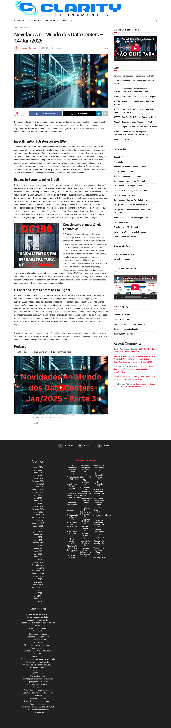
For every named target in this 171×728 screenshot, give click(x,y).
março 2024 (38, 540)
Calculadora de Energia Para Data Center (131, 200)
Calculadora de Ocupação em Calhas (129, 186)
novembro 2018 (38, 571)
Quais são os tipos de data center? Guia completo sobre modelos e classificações (134, 369)
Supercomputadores (38, 698)
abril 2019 (38, 560)
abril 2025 (38, 504)
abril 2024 (38, 537)
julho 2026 (38, 470)
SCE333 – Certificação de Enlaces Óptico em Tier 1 (135, 117)
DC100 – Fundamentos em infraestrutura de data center (134, 82)
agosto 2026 (38, 467)
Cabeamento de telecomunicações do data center (75, 495)
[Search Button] (156, 21)
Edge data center (38, 648)
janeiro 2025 (38, 512)
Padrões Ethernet (121, 222)
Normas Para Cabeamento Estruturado (130, 232)
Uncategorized (38, 712)
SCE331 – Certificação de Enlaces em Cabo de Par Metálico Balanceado (134, 110)
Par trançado (38, 687)
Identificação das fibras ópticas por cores (131, 218)
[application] (135, 48)
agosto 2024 (38, 526)
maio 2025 (38, 501)
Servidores (38, 696)
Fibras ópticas (37, 656)
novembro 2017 (38, 588)
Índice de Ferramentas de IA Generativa (130, 167)
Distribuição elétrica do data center (38, 645)
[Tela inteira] (153, 58)
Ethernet (37, 654)
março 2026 (38, 478)
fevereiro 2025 (38, 509)
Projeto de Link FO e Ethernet (126, 227)
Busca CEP (118, 157)
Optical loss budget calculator (126, 329)
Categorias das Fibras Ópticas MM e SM (130, 205)
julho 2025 (38, 495)
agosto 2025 (38, 492)
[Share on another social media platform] (105, 113)
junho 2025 (38, 498)
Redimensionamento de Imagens (127, 176)
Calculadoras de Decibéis (124, 195)
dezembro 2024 (38, 515)
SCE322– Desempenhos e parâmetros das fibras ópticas (134, 102)
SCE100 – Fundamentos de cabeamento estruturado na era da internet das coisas (131, 90)
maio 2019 (38, 557)
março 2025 (38, 506)
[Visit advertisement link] (36, 245)
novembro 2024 (38, 518)
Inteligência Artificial (38, 668)
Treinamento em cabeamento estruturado (38, 707)
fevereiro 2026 (38, 481)
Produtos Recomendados (124, 254)
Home (16, 28)
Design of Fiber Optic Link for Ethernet (129, 324)
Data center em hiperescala (38, 637)
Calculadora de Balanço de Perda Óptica (130, 181)
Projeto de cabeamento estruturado (38, 690)
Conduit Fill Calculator (123, 315)
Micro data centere (37, 676)
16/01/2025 (44, 48)
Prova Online (119, 162)
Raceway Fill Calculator (123, 334)
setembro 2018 (38, 574)
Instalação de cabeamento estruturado (38, 665)
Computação (67, 21)
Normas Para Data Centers (125, 237)
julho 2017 (38, 593)
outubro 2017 (38, 590)
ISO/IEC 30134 (38, 673)
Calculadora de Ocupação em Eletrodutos (131, 191)
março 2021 (38, 551)
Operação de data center (38, 682)
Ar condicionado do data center (38, 614)
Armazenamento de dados (38, 617)
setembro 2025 (38, 490)
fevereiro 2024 (38, 543)
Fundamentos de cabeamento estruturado (38, 659)
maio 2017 (38, 599)
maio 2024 (38, 534)
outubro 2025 (38, 487)
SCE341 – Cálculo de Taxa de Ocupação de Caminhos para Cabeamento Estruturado (131, 133)
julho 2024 (38, 529)
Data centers (50, 21)
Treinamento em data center (38, 710)
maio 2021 (38, 548)
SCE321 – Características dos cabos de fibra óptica (135, 97)
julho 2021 (38, 546)
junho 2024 (38, 532)
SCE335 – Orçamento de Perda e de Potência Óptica (135, 127)
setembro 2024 (38, 523)
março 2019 (38, 562)
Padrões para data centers (37, 684)
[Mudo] (149, 58)
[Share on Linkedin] (99, 113)
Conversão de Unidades (124, 171)
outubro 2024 (38, 520)
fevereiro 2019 (38, 565)
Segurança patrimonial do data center (38, 693)
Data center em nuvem (38, 640)
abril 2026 (38, 476)
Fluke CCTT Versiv (121, 139)
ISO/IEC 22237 (38, 670)
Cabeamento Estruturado (27, 21)
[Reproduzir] (117, 58)
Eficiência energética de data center (38, 651)
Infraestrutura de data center (37, 662)
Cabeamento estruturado (38, 628)
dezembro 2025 (38, 484)
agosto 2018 (38, 576)
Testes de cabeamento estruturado (38, 701)
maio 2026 (38, 473)
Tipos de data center (38, 704)
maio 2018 (38, 582)
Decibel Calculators (122, 320)
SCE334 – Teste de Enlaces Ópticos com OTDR (133, 122)
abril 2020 (38, 554)
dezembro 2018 (38, 568)
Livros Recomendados (123, 259)
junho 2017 (38, 596)
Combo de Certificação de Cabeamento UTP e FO (134, 76)
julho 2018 (38, 579)
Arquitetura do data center (37, 620)
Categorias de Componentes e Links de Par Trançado (132, 211)
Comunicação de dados (38, 634)
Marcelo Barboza (29, 48)
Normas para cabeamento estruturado (38, 679)
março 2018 (38, 585)
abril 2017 (38, 602)
